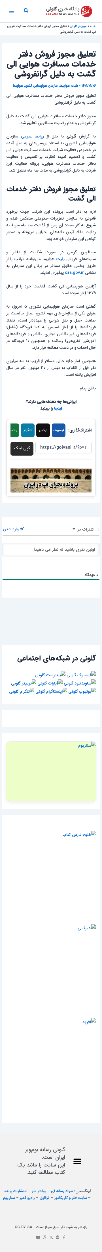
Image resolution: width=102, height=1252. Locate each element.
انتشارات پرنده (15, 1191)
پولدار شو (38, 1191)
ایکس (43, 430)
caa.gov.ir (74, 273)
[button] (25, 11)
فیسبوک (58, 430)
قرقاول (45, 1198)
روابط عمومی (32, 136)
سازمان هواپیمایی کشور (41, 85)
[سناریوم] (50, 771)
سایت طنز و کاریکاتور (70, 1198)
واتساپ (12, 430)
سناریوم (9, 1198)
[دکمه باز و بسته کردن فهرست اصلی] (12, 11)
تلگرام (28, 430)
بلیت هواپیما (69, 85)
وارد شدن (11, 529)
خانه (93, 26)
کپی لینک (22, 448)
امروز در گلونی (78, 26)
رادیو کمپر (27, 1198)
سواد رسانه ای (62, 1191)
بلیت (60, 259)
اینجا (58, 408)
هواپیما (18, 85)
